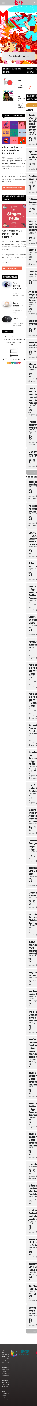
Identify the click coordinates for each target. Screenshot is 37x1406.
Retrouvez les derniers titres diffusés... (22, 103)
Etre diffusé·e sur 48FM (17, 286)
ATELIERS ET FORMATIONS (13, 116)
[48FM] (7, 319)
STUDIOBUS (7, 331)
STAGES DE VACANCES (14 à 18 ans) (13, 197)
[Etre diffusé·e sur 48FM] (7, 284)
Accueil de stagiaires (18, 304)
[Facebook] (30, 78)
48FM (15, 318)
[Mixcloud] (30, 87)
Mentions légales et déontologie (5, 1398)
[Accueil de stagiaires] (7, 304)
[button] (3, 2)
